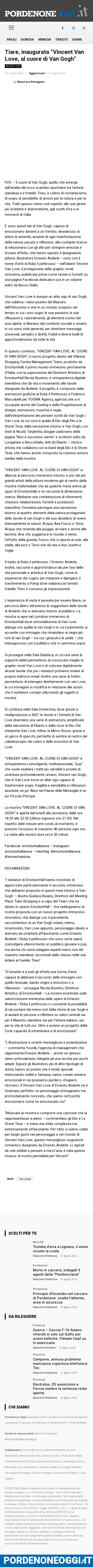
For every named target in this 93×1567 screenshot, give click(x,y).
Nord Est (13, 66)
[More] (87, 93)
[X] (84, 28)
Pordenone (40, 1265)
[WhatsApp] (31, 93)
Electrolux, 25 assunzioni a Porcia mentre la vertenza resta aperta (60, 1388)
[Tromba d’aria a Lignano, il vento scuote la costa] (17, 1250)
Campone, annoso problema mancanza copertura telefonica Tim (60, 1363)
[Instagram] (73, 28)
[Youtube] (84, 1561)
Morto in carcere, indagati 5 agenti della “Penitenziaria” (56, 1272)
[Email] (53, 93)
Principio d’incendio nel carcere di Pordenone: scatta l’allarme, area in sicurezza (60, 1298)
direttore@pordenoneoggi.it (21, 1439)
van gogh (25, 1178)
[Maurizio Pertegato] (9, 81)
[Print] (64, 93)
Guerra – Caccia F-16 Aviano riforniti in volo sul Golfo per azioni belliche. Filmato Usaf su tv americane (59, 1336)
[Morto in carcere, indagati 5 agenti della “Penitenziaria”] (17, 1273)
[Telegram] (75, 93)
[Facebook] (62, 28)
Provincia (39, 1325)
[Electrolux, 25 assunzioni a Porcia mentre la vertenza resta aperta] (17, 1387)
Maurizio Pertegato (31, 81)
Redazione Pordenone (45, 1256)
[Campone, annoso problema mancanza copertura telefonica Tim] (17, 1362)
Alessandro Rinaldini (44, 1347)
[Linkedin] (42, 93)
